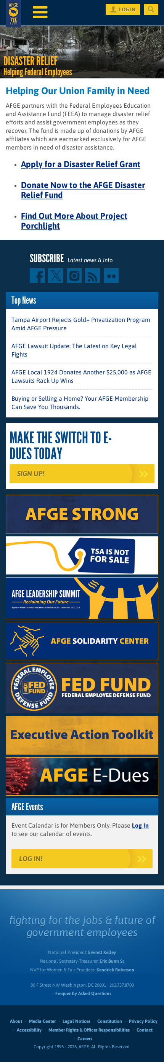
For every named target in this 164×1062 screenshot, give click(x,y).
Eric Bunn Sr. (112, 961)
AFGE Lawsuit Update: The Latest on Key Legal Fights (74, 350)
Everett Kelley (102, 952)
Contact (145, 1030)
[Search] (151, 9)
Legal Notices (76, 1021)
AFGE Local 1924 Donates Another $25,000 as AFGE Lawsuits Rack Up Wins (81, 376)
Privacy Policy (143, 1021)
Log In (140, 825)
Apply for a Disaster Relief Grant (80, 164)
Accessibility (29, 1030)
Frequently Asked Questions (83, 993)
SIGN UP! (30, 474)
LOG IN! (30, 859)
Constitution (109, 1021)
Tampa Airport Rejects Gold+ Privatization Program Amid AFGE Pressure (80, 323)
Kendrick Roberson (115, 970)
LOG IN (127, 9)
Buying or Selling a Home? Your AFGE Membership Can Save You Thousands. (79, 402)
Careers (84, 1038)
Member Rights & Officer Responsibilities (89, 1030)
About (16, 1021)
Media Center (42, 1021)
